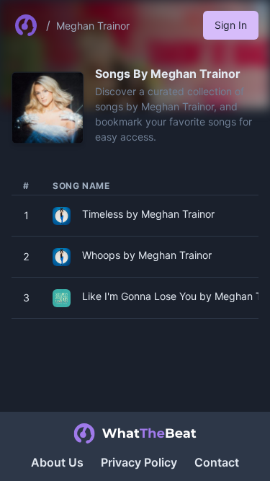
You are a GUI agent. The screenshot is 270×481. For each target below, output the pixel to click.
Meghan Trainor (93, 25)
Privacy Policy (139, 462)
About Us (57, 462)
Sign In (231, 25)
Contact (216, 462)
